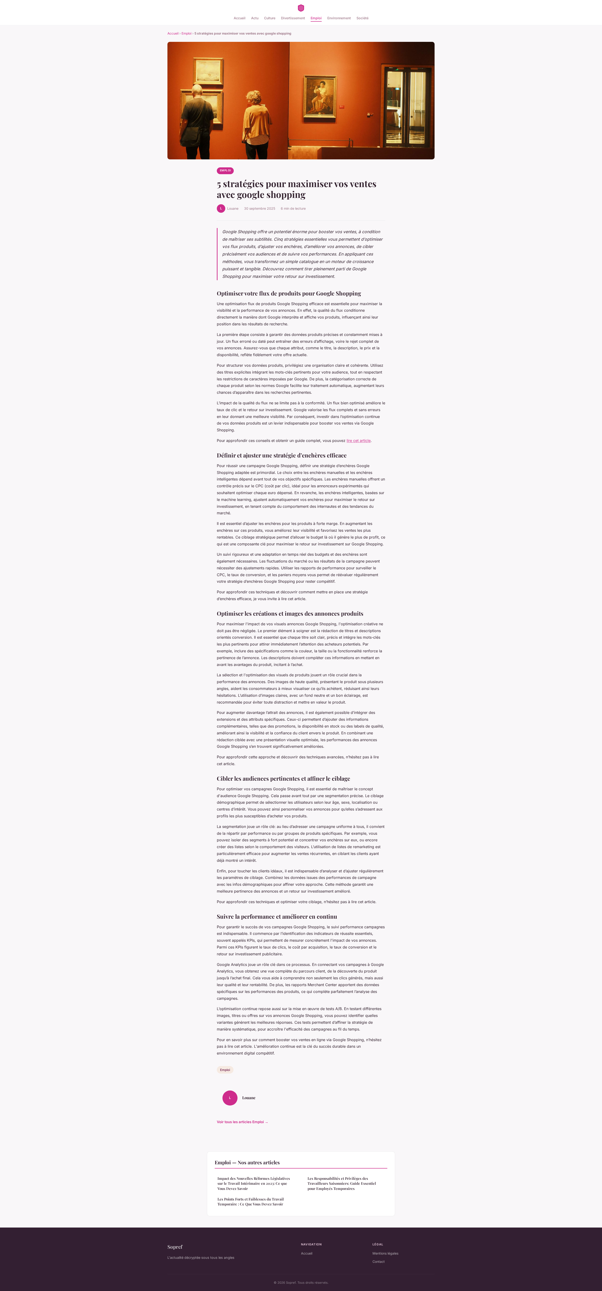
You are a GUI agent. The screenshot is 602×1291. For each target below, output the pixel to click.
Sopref (174, 1246)
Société (362, 18)
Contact (378, 1261)
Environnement (339, 18)
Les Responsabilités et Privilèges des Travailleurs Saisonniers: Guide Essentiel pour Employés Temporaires (342, 1183)
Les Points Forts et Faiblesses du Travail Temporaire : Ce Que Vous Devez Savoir (251, 1201)
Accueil (240, 18)
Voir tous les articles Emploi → (242, 1122)
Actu (254, 18)
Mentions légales (385, 1253)
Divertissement (293, 18)
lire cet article (359, 440)
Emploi (316, 18)
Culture (269, 18)
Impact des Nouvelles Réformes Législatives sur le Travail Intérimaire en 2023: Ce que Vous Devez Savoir (254, 1183)
